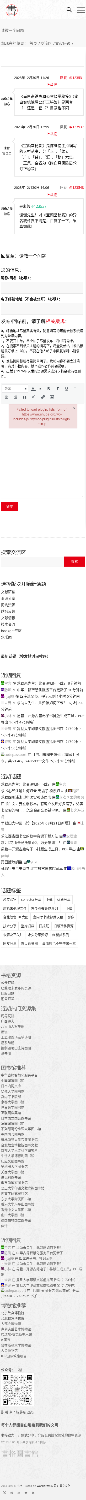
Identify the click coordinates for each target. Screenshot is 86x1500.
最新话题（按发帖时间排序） (26, 656)
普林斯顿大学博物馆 (16, 1345)
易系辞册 (7, 1042)
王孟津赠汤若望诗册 (16, 1037)
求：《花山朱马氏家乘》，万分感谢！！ (31, 842)
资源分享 (8, 598)
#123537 (39, 206)
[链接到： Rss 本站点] (33, 1492)
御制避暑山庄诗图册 (16, 1048)
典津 (4, 1225)
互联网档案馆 (11, 1112)
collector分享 (31, 899)
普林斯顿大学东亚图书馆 (19, 1139)
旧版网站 (7, 993)
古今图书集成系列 (44, 908)
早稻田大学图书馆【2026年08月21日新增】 (36, 823)
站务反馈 (8, 611)
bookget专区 (11, 630)
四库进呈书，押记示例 (38, 696)
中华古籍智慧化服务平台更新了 (42, 689)
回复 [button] (63, 77)
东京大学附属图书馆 (16, 1199)
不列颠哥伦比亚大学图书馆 (21, 1128)
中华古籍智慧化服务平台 (19, 1075)
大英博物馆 (9, 1350)
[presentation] (15, 388)
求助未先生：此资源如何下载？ (42, 683)
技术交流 (8, 624)
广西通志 (7, 1021)
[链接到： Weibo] (11, 1492)
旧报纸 (44, 926)
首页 (33, 43)
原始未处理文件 (15, 908)
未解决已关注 (13, 934)
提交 (9, 506)
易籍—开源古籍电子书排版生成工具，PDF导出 (38, 849)
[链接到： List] (18, 1492)
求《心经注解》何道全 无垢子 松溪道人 (32, 790)
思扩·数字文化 (62, 1486)
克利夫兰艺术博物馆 (16, 1329)
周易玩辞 (7, 1016)
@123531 (76, 77)
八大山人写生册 (12, 1026)
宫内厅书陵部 (11, 1096)
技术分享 (9, 926)
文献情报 (8, 617)
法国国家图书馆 (12, 1123)
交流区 (46, 43)
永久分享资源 (38, 934)
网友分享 (9, 943)
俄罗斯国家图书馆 (14, 1182)
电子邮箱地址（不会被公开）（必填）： (31, 298)
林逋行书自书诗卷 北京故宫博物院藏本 (32, 868)
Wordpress (43, 1486)
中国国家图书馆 (12, 1080)
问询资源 (8, 604)
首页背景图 (29, 943)
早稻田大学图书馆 (14, 1166)
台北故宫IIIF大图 (15, 917)
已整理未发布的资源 (16, 988)
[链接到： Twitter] (4, 1492)
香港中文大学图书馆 (16, 1209)
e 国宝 (6, 1339)
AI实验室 (9, 899)
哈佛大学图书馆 (12, 1091)
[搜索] (67, 9)
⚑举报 (53, 84)
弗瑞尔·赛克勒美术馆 (16, 1334)
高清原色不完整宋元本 (59, 943)
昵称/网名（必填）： (17, 277)
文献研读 (62, 43)
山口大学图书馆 (12, 1215)
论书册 (6, 1053)
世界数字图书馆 (12, 1107)
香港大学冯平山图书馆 (17, 1204)
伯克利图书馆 (11, 1177)
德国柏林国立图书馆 (16, 1220)
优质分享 (63, 899)
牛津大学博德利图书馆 (17, 1155)
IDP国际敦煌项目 (14, 1356)
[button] (15, 389)
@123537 (76, 127)
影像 (71, 917)
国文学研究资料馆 (14, 1193)
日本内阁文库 (11, 1086)
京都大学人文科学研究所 (19, 1150)
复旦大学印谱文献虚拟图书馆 (22, 1188)
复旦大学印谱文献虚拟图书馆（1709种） (50, 728)
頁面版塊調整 (11, 862)
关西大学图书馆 (12, 1172)
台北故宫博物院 (12, 1318)
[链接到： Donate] (26, 1492)
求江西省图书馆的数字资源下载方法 (29, 836)
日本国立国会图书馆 (16, 1118)
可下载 (67, 908)
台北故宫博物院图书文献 (19, 1145)
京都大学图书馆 (12, 1102)
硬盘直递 (7, 998)
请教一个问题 (12, 30)
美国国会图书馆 (12, 1134)
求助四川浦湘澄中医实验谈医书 (26, 797)
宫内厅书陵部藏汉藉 (48, 917)
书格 (19, 1486)
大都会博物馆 (11, 1323)
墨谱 (4, 1032)
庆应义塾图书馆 (12, 1161)
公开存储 (7, 982)
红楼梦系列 (60, 934)
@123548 (76, 187)
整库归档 (27, 926)
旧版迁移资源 (64, 926)
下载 (49, 899)
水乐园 (6, 637)
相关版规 (55, 321)
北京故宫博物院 (12, 1312)
